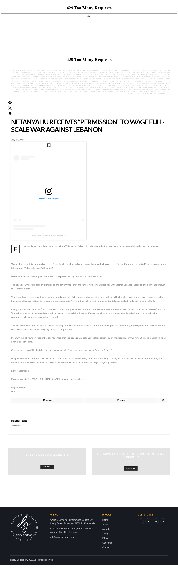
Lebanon (17, 425)
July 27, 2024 (47, 460)
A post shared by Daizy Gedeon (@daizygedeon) (48, 235)
